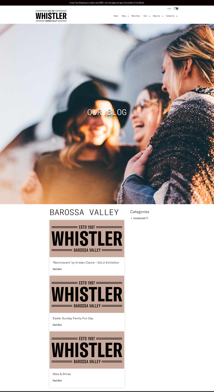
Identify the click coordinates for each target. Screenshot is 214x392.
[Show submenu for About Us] (162, 16)
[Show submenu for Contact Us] (176, 16)
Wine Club (136, 16)
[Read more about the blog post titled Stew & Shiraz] (87, 359)
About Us (156, 16)
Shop (124, 16)
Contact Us (170, 16)
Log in (169, 8)
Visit (145, 16)
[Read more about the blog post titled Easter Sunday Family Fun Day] (87, 303)
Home (116, 16)
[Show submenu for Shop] (128, 16)
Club (114, 2)
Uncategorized (139, 218)
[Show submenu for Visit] (149, 16)
